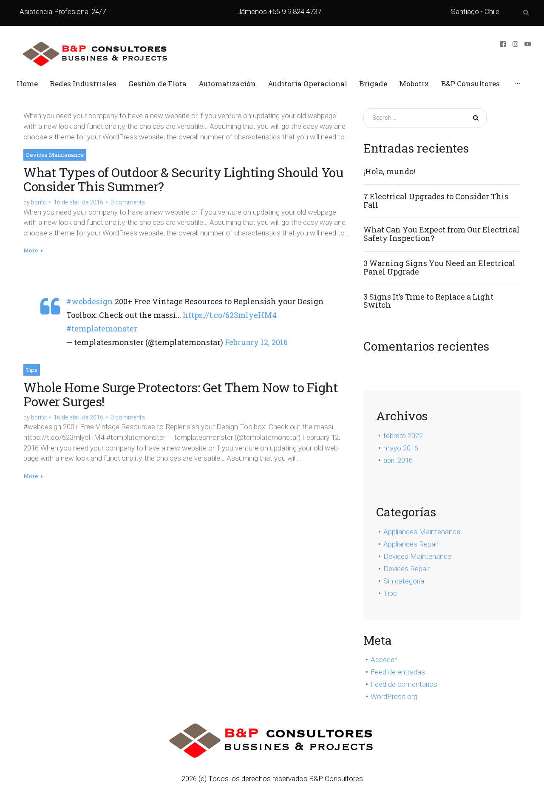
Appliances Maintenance (421, 531)
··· (517, 83)
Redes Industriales (83, 83)
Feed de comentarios (404, 684)
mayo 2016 (400, 448)
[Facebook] (503, 44)
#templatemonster (101, 328)
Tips (31, 370)
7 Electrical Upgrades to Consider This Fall (435, 201)
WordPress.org (394, 696)
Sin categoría (403, 581)
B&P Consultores (470, 83)
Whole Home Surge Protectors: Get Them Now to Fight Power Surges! (180, 394)
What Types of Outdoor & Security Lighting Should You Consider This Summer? (183, 179)
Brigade (373, 83)
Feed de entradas (398, 672)
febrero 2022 (403, 435)
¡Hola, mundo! (389, 171)
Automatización (227, 83)
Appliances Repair (411, 544)
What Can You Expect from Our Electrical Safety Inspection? (441, 234)
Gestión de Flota (157, 83)
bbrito (39, 202)
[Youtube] (528, 44)
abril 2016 (398, 460)
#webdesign (89, 301)
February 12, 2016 (256, 342)
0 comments (127, 202)
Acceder (384, 659)
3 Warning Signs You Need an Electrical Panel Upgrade (439, 267)
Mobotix (414, 83)
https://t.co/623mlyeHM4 (230, 315)
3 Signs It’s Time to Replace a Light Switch (428, 301)
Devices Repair (406, 568)
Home (27, 83)
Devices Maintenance (55, 155)
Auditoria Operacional (307, 83)
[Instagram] (515, 44)
